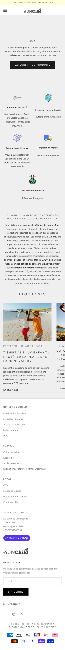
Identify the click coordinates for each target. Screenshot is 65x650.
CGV (5, 485)
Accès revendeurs (12, 463)
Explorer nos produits (32, 64)
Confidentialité (10, 502)
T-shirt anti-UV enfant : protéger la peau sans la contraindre (26, 357)
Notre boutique (11, 430)
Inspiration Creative (13, 419)
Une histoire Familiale (14, 413)
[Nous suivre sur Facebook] (5, 614)
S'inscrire (16, 591)
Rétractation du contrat (15, 496)
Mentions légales (12, 491)
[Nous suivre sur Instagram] (13, 614)
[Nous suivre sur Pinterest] (22, 614)
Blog (5, 435)
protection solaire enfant (22, 346)
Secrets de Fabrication (14, 424)
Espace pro (9, 457)
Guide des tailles (11, 452)
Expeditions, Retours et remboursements (24, 468)
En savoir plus (10, 389)
